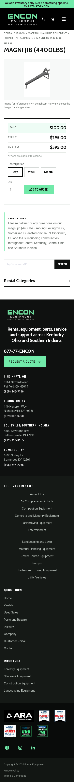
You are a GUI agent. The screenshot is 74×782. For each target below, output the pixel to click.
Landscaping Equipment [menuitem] (19, 690)
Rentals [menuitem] (9, 605)
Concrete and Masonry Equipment (37, 515)
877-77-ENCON (19, 351)
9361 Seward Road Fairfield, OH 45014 (16, 384)
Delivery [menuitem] (9, 627)
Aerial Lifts (37, 494)
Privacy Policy (11, 770)
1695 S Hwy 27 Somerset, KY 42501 (17, 457)
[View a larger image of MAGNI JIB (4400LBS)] (37, 79)
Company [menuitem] (10, 634)
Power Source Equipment (37, 556)
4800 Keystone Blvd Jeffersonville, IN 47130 (19, 433)
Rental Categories (19, 280)
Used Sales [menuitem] (11, 612)
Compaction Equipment (37, 508)
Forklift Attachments (18, 38)
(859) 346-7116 (14, 391)
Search (62, 264)
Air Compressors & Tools (37, 501)
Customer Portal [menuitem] (14, 641)
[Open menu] (63, 19)
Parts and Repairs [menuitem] (15, 619)
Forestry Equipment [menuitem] (16, 669)
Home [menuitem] (8, 598)
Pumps (37, 563)
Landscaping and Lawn (37, 542)
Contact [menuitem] (9, 648)
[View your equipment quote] (52, 19)
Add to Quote (38, 189)
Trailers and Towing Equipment (37, 570)
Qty (10, 181)
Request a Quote (22, 361)
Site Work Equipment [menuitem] (17, 676)
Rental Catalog (14, 33)
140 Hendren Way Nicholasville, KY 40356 (19, 409)
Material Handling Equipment (47, 33)
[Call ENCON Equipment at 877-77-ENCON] (43, 19)
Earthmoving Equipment (37, 523)
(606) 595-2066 (14, 465)
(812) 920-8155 (14, 440)
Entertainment (37, 530)
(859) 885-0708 (14, 416)
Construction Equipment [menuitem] (19, 683)
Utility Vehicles (37, 577)
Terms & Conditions (15, 775)
